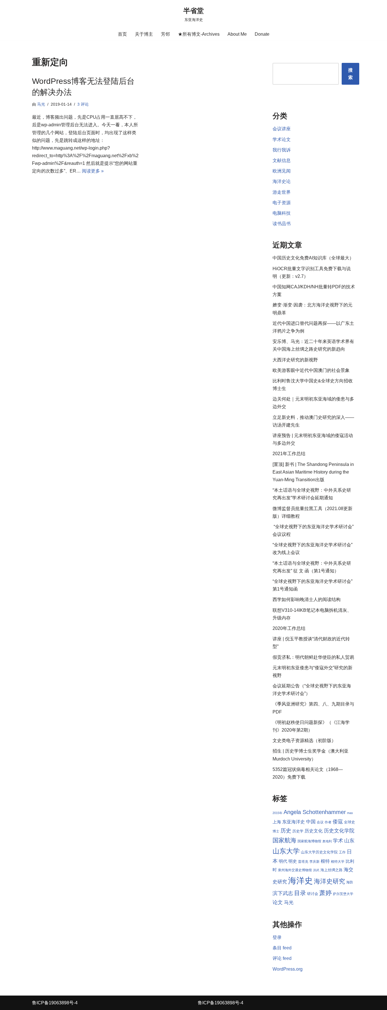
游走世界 (282, 192)
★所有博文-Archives (199, 34)
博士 (276, 831)
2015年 (277, 813)
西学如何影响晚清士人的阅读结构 (307, 599)
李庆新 (314, 862)
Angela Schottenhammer (315, 812)
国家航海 (284, 840)
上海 (277, 822)
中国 (311, 821)
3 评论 (83, 104)
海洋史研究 (329, 881)
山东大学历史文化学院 (319, 852)
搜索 (350, 74)
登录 (277, 937)
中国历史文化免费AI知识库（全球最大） (313, 257)
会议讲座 (282, 128)
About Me (237, 34)
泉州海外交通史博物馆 (295, 870)
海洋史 (300, 880)
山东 (349, 840)
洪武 (316, 870)
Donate (262, 34)
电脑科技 (282, 213)
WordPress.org (288, 969)
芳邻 (165, 34)
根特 (325, 861)
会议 (320, 822)
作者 (328, 822)
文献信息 (282, 160)
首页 (122, 34)
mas (350, 813)
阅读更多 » (93, 171)
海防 (349, 882)
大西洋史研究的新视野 (295, 359)
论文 (278, 902)
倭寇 (338, 821)
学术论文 (282, 139)
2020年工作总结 (289, 628)
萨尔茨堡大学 (343, 894)
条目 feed (282, 947)
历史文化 (314, 830)
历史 (285, 831)
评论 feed (282, 958)
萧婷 (325, 892)
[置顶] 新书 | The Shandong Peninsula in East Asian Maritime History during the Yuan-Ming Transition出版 (313, 472)
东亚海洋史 (293, 821)
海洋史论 (282, 181)
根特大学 (338, 862)
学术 (338, 840)
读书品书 (282, 223)
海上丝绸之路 (331, 870)
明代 (283, 861)
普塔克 (303, 862)
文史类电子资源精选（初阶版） (304, 740)
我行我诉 (282, 150)
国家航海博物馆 (309, 841)
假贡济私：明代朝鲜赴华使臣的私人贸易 (313, 657)
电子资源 (282, 202)
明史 (292, 861)
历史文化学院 (339, 831)
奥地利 (327, 841)
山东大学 (286, 851)
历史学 (297, 831)
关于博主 (144, 34)
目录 (300, 893)
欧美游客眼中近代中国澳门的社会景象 (311, 370)
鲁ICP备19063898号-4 (55, 1002)
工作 (342, 852)
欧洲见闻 (282, 171)
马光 (41, 104)
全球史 (349, 822)
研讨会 (312, 894)
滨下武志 (283, 893)
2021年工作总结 (289, 453)
